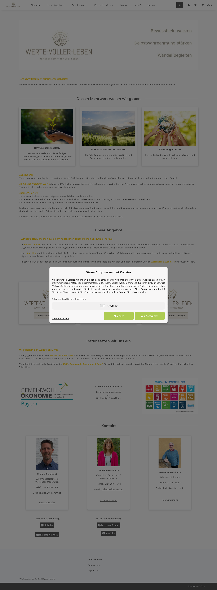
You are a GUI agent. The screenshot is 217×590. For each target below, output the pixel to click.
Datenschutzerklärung (63, 299)
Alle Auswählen (149, 316)
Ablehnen (119, 316)
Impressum (80, 299)
